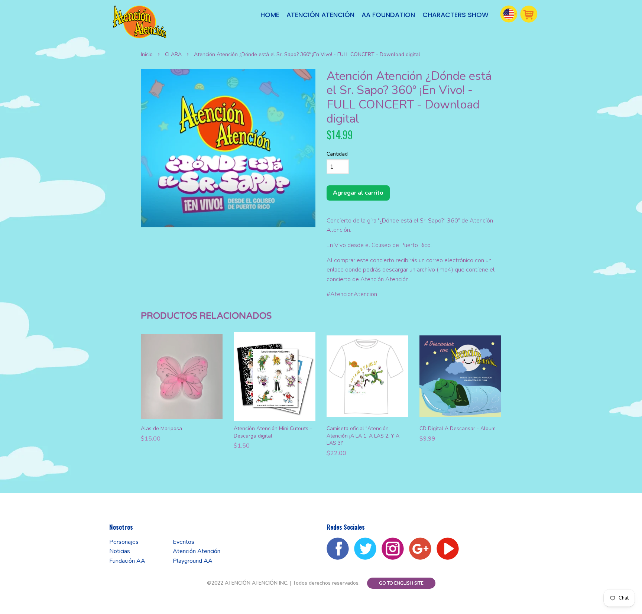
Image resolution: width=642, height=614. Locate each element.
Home (269, 14)
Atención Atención (320, 14)
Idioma (509, 14)
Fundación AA (127, 561)
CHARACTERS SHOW (455, 14)
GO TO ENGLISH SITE (401, 583)
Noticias (119, 551)
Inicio (147, 54)
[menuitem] (270, 15)
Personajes (124, 542)
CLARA (173, 54)
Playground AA (193, 561)
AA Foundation (388, 14)
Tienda (529, 14)
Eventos (183, 542)
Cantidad (337, 153)
